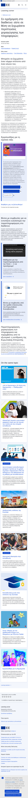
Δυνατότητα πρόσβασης (6, 713)
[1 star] (3, 697)
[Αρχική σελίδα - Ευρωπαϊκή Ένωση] (9, 4)
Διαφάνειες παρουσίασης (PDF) (11, 191)
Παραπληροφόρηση (5, 48)
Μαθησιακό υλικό (7, 15)
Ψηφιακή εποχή (15, 48)
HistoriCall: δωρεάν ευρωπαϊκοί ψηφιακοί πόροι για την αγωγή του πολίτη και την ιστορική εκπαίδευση (13, 423)
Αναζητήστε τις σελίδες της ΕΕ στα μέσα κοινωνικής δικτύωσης (13, 750)
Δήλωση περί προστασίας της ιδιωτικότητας (11, 721)
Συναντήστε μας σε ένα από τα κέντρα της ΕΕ (11, 743)
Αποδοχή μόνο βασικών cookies (13, 794)
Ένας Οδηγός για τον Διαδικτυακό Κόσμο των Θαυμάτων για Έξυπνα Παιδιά (13, 632)
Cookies (3, 763)
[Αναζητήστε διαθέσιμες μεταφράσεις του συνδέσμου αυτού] (21, 187)
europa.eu (13, 731)
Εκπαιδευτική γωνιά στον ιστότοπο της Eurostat (11, 593)
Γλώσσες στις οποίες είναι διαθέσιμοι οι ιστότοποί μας (13, 757)
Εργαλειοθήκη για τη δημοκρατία (14, 669)
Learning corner (5, 706)
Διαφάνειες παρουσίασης (7, 53)
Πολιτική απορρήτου (5, 759)
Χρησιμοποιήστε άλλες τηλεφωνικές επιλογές (11, 739)
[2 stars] (4, 697)
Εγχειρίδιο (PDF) (8, 195)
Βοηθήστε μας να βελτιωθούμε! (12, 204)
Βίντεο (25, 53)
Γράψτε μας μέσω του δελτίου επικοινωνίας (11, 741)
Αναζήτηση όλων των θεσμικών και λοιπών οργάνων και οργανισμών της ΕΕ (14, 770)
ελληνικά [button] (18, 4)
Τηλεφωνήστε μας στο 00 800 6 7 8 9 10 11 (11, 737)
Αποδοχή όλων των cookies (12, 791)
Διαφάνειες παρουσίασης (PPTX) (11, 187)
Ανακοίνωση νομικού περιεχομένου (9, 761)
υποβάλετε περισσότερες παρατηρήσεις (12, 700)
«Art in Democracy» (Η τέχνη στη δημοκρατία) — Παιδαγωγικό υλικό (14, 387)
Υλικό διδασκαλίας (18, 53)
